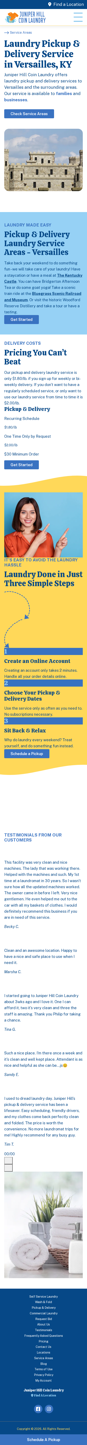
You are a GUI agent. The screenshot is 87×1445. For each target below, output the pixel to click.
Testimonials (43, 1330)
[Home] (25, 17)
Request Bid (43, 1319)
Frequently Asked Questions (43, 1335)
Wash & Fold (43, 1302)
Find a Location (68, 4)
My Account (43, 1380)
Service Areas (43, 1358)
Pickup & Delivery (44, 1307)
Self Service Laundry (43, 1296)
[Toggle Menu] (78, 17)
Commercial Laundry (43, 1313)
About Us (43, 1324)
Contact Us (43, 1346)
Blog (43, 1363)
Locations (43, 1352)
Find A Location (44, 1395)
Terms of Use (43, 1369)
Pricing (43, 1341)
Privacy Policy (43, 1375)
